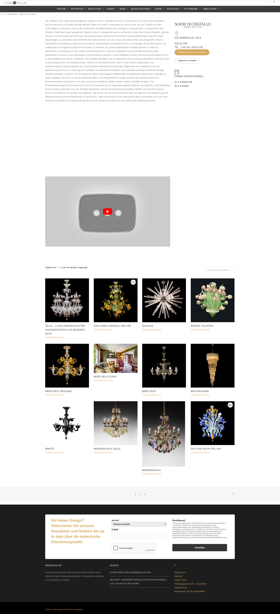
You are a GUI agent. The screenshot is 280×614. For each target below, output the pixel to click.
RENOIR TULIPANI (202, 325)
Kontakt (178, 576)
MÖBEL (122, 8)
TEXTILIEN (61, 8)
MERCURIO (149, 391)
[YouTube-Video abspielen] (107, 211)
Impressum (180, 572)
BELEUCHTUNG (94, 8)
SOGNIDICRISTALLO (54, 337)
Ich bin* (115, 520)
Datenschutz (181, 587)
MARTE (49, 448)
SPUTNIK (147, 326)
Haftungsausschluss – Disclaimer (191, 583)
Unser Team (180, 580)
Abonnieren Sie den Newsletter (190, 591)
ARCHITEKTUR (77, 8)
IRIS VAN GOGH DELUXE (206, 448)
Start (2, 14)
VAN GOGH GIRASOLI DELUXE (112, 325)
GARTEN (158, 8)
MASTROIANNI (200, 391)
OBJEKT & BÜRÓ (210, 8)
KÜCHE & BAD (173, 8)
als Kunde (182, 86)
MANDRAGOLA (151, 470)
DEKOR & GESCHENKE (140, 8)
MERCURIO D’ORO (105, 376)
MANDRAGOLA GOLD (107, 448)
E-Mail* (115, 529)
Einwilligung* (179, 520)
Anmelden (200, 547)
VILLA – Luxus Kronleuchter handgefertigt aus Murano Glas (65, 329)
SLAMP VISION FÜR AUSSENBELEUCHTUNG (130, 572)
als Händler (183, 82)
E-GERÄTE (110, 8)
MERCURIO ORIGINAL (58, 391)
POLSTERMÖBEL (191, 8)
